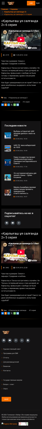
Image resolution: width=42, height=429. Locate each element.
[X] (11, 104)
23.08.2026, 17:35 (21, 166)
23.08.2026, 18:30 (21, 139)
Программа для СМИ (10, 353)
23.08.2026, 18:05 (21, 180)
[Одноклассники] (5, 104)
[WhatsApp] (14, 104)
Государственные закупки (12, 380)
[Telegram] (17, 104)
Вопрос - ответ (8, 384)
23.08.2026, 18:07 (21, 196)
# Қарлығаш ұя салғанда (11, 102)
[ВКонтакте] (2, 104)
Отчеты (6, 358)
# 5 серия (32, 310)
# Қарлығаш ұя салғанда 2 (18, 98)
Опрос (5, 389)
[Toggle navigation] (3, 3)
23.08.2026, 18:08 (21, 150)
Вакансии (6, 366)
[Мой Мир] (8, 104)
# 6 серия (26, 102)
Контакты (6, 370)
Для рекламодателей (11, 362)
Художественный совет (12, 349)
